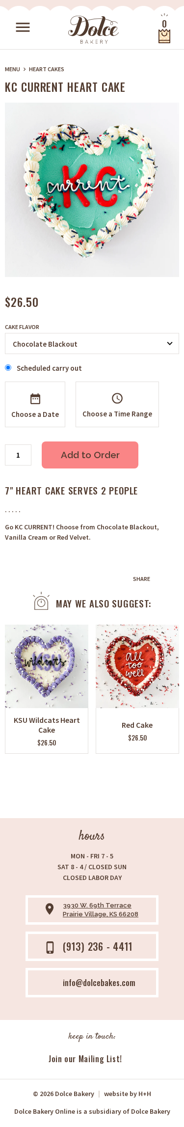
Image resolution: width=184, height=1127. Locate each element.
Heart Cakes (46, 69)
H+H (127, 1093)
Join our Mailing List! (85, 1059)
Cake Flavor (22, 327)
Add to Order (90, 454)
